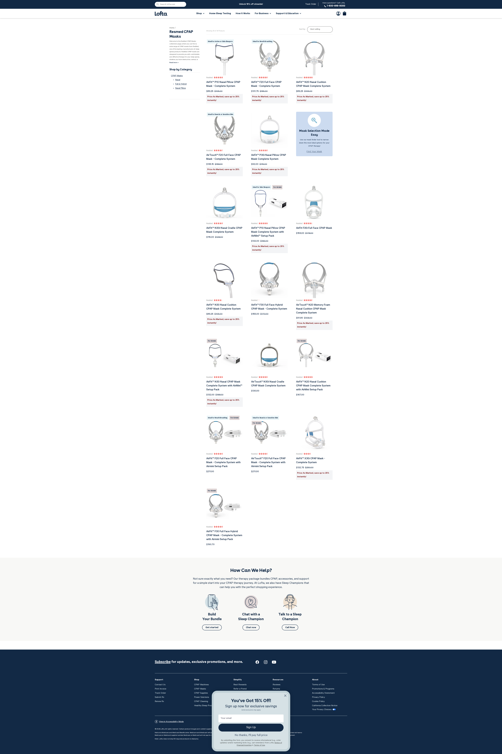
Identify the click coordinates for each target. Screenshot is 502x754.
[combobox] (170, 4)
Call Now (290, 627)
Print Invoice (160, 689)
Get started (212, 627)
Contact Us (160, 685)
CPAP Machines (201, 685)
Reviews (276, 685)
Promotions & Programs (323, 689)
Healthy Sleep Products (205, 706)
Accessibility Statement (323, 693)
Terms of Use (318, 685)
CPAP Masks (177, 76)
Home (171, 28)
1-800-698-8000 (334, 4)
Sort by (302, 29)
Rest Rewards (240, 685)
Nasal (177, 80)
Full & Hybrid (181, 84)
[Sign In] (338, 13)
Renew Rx (159, 701)
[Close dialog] (285, 695)
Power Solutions (201, 697)
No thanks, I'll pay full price (251, 735)
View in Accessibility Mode (171, 722)
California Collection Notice (324, 706)
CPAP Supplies (201, 693)
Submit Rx (159, 697)
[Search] (157, 4)
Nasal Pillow (180, 88)
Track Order (310, 4)
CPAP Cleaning (201, 701)
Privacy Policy (318, 697)
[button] (344, 13)
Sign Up (251, 727)
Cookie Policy (318, 701)
